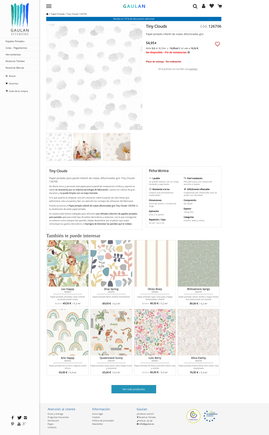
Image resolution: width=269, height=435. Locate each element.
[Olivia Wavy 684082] (155, 263)
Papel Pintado (58, 14)
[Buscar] (195, 6)
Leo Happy (67, 289)
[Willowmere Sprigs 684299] (198, 263)
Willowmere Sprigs (198, 289)
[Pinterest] (12, 424)
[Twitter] (19, 418)
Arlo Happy (68, 358)
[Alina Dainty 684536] (198, 332)
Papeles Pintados (15, 41)
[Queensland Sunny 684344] (111, 332)
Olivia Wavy (155, 289)
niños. (202, 220)
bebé (194, 220)
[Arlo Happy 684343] (67, 332)
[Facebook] (12, 418)
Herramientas (13, 54)
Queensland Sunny (111, 358)
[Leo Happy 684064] (67, 263)
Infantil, (188, 220)
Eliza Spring (111, 289)
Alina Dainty (198, 358)
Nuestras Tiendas (15, 61)
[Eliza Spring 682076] (111, 263)
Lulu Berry (155, 358)
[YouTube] (19, 424)
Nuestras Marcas (15, 67)
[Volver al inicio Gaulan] (47, 14)
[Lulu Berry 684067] (155, 332)
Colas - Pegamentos (16, 47)
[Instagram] (25, 418)
